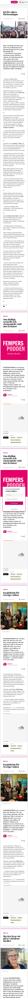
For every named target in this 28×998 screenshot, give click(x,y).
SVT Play (13, 707)
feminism (13, 437)
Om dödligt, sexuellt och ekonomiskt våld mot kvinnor (12, 323)
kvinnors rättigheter (15, 440)
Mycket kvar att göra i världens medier (11, 938)
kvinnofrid (19, 437)
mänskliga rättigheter (16, 442)
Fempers (9, 394)
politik (12, 750)
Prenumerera (14, 2)
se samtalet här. (6, 711)
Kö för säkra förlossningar (10, 13)
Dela (22, 73)
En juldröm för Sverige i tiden (11, 594)
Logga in (23, 2)
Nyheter (5, 316)
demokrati (13, 746)
